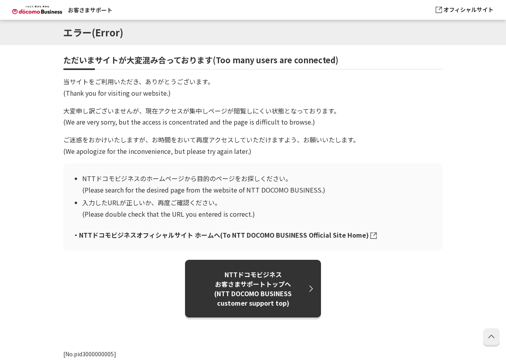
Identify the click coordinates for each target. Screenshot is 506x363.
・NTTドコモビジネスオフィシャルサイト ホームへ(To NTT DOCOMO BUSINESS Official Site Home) (221, 235)
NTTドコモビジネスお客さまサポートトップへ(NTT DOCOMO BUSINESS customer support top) (253, 289)
